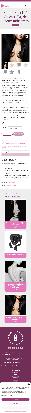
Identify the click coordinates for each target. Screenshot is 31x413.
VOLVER (15, 25)
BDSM (7, 142)
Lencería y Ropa (12, 142)
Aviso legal (24, 411)
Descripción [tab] (6, 152)
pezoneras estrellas (23, 144)
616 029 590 (16, 362)
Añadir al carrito (18, 133)
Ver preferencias (15, 407)
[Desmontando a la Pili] (6, 5)
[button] (28, 384)
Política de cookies (8, 411)
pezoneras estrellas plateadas (19, 146)
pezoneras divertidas (6, 144)
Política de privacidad (17, 411)
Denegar (15, 403)
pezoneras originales (6, 147)
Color (4, 127)
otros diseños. (11, 182)
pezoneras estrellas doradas (7, 146)
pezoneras (8, 143)
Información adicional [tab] (9, 154)
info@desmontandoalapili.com (13, 365)
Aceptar (15, 399)
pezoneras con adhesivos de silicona (18, 143)
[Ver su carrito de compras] (25, 6)
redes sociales (12, 185)
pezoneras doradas (14, 144)
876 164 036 (7, 362)
